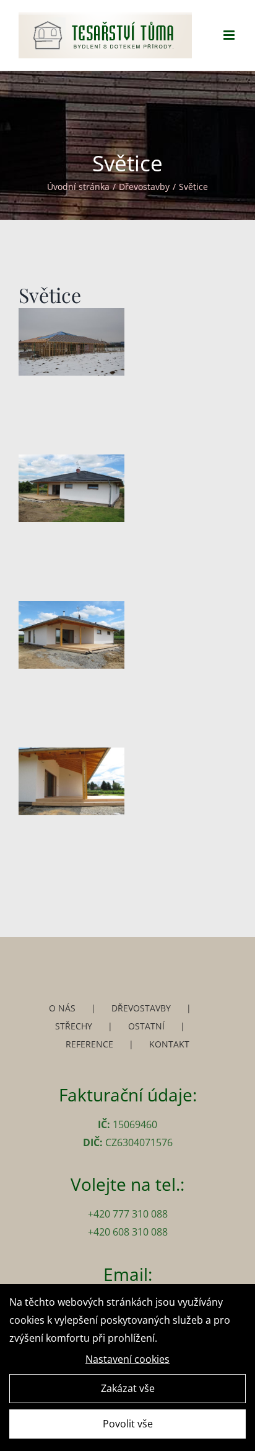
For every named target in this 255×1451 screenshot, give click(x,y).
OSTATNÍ (146, 1026)
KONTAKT (169, 1044)
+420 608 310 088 (128, 1232)
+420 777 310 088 (128, 1214)
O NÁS (62, 1008)
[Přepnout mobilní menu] (229, 35)
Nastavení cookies (127, 1359)
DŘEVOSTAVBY (141, 1008)
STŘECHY (73, 1026)
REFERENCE (89, 1044)
